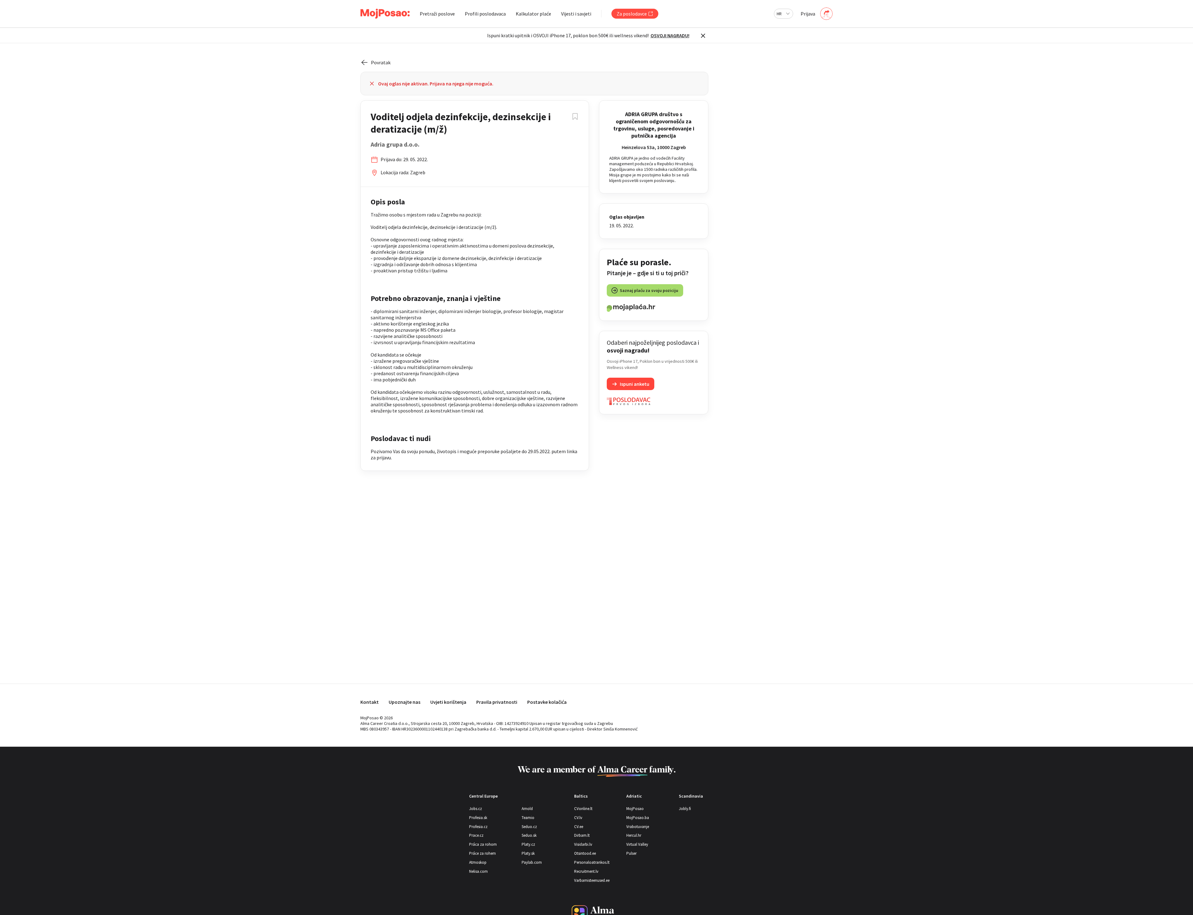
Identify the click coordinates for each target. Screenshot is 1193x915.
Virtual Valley (637, 844)
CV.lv (578, 817)
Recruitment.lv (586, 871)
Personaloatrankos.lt (592, 862)
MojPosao (635, 808)
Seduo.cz (529, 826)
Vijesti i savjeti (576, 14)
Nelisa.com (478, 871)
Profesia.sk (478, 817)
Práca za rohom (483, 844)
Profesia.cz (478, 826)
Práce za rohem (482, 853)
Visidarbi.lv (583, 844)
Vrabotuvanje (637, 826)
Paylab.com (532, 862)
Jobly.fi (685, 808)
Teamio (528, 817)
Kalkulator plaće (533, 14)
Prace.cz (476, 835)
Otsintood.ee (585, 853)
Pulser (631, 853)
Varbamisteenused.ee (592, 880)
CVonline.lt (583, 808)
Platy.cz (528, 844)
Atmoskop (478, 862)
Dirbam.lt (582, 835)
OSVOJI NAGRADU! (670, 35)
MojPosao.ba (637, 817)
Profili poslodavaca (485, 14)
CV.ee (578, 826)
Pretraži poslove (437, 14)
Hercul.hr (633, 835)
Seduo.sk (529, 835)
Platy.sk (528, 853)
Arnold (527, 808)
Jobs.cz (475, 808)
